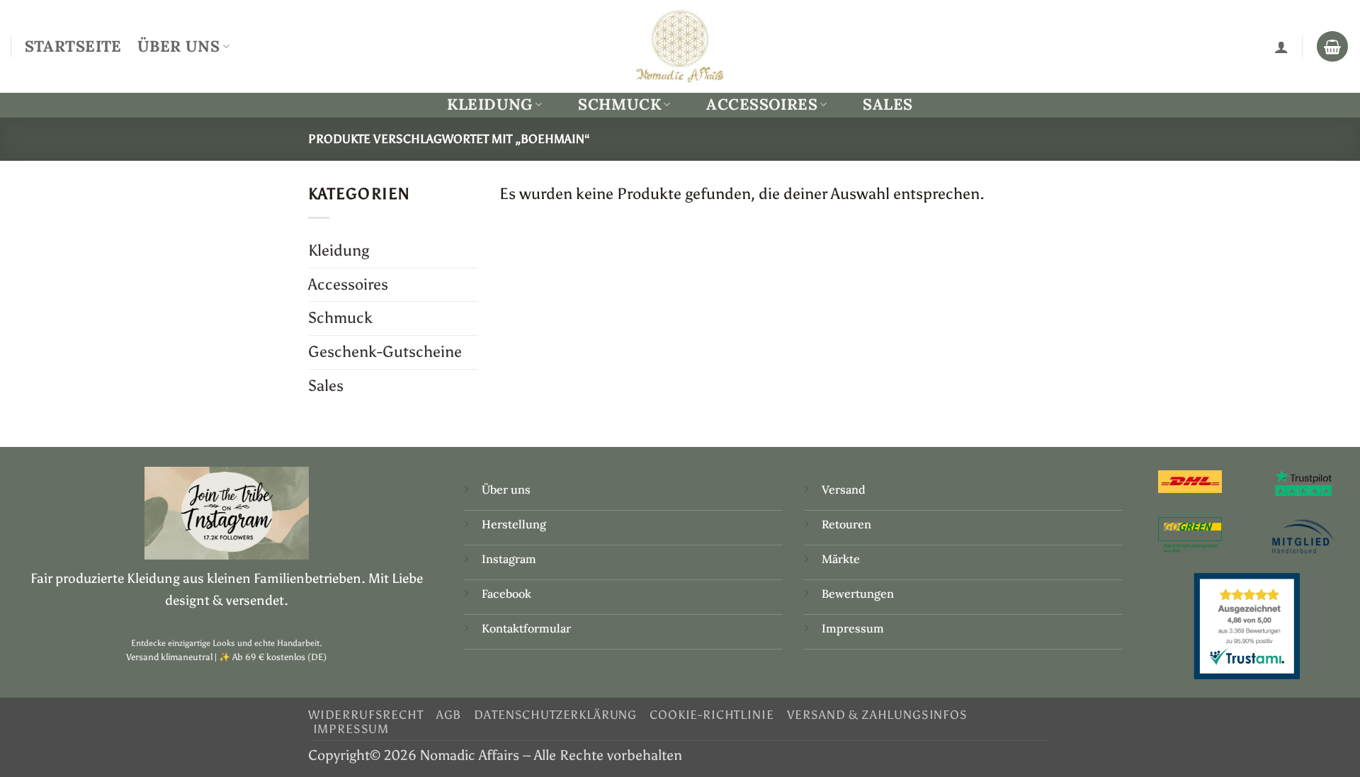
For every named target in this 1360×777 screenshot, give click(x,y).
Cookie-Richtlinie (712, 715)
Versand (844, 489)
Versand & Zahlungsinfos (877, 715)
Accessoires (761, 104)
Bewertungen (858, 593)
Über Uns (178, 46)
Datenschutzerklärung (555, 715)
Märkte (841, 559)
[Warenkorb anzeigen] (1332, 46)
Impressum (853, 628)
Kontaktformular (526, 628)
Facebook (506, 593)
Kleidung (489, 104)
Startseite (73, 46)
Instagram (510, 559)
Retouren (846, 524)
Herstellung (514, 524)
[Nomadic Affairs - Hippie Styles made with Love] (680, 46)
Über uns (506, 489)
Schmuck (619, 104)
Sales (887, 104)
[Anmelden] (1281, 46)
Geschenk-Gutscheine (385, 351)
